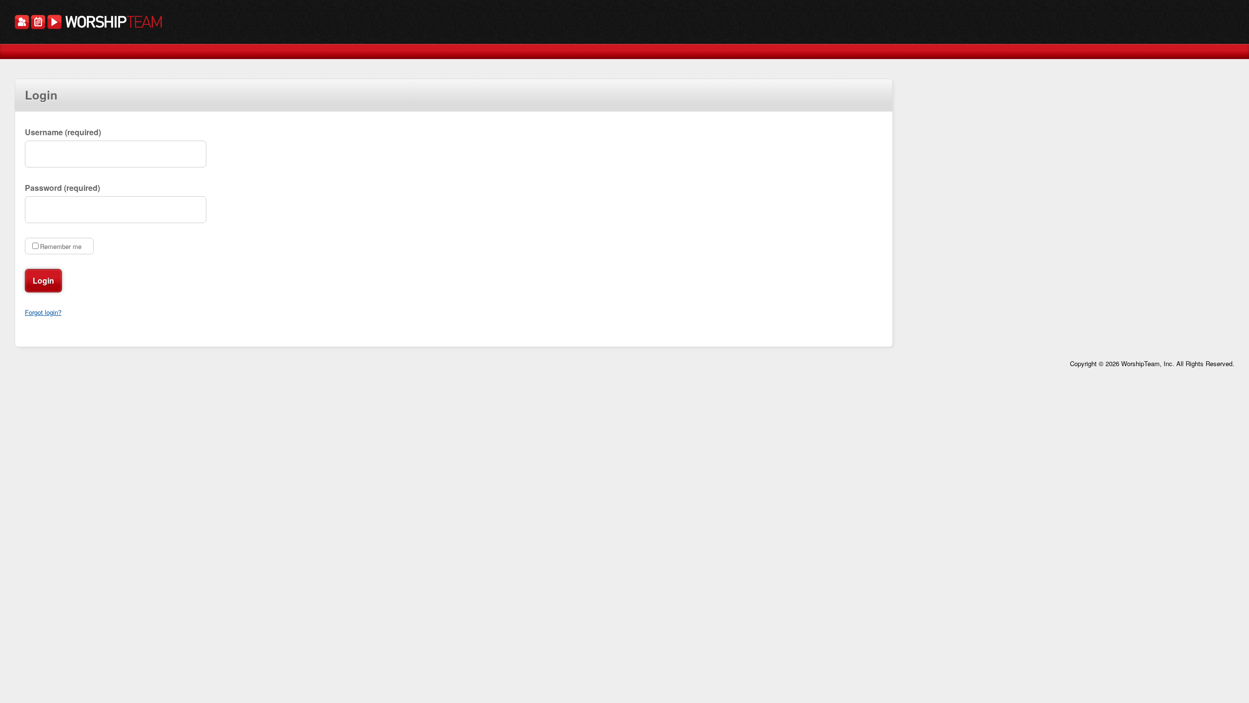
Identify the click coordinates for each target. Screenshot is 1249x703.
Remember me (60, 246)
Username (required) (63, 132)
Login (43, 280)
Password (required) (62, 187)
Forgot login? (43, 312)
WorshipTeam (88, 23)
